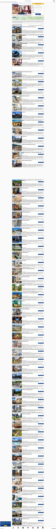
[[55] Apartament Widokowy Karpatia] (17, 482)
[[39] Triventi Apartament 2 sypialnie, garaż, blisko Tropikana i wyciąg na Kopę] (17, 352)
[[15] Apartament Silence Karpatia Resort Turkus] (17, 148)
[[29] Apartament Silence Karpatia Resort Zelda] (17, 272)
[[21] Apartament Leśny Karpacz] (17, 207)
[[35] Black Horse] (17, 320)
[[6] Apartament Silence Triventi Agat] (17, 75)
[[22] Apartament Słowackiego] (17, 215)
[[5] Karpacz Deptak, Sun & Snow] (17, 62)
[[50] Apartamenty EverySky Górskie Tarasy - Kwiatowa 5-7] (17, 441)
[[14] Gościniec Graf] (17, 139)
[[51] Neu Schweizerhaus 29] (17, 449)
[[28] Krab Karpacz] (17, 264)
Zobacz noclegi (41, 28)
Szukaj (38, 14)
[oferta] (14, 33)
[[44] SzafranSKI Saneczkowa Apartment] (17, 393)
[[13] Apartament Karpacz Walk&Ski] (17, 131)
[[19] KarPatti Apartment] (17, 191)
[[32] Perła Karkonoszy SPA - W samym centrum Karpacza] (17, 296)
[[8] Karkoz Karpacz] (17, 91)
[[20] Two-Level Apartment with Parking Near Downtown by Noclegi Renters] (17, 199)
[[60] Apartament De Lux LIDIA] (17, 522)
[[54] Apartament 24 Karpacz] (17, 473)
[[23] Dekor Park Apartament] (17, 223)
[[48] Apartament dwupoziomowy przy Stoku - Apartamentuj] (17, 425)
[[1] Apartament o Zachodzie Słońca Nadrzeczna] (17, 30)
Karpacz (13, 27)
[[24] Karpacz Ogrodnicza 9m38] (17, 231)
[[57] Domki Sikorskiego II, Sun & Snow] (17, 498)
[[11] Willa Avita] (17, 115)
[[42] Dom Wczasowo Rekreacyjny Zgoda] (17, 377)
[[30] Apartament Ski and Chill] (17, 280)
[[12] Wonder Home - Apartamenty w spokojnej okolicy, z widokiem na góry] (17, 123)
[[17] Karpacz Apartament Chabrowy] (17, 164)
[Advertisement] (28, 173)
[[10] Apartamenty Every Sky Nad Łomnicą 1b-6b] (17, 107)
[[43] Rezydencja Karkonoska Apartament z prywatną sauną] (17, 385)
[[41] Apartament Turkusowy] (17, 369)
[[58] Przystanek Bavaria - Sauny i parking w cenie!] (17, 506)
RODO (3, 524)
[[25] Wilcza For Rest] (17, 240)
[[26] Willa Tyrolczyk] (17, 248)
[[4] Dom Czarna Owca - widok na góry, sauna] (17, 54)
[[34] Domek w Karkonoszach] (17, 312)
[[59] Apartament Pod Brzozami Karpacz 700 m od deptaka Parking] (17, 514)
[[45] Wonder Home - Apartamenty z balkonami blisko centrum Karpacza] (17, 401)
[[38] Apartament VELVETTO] (17, 344)
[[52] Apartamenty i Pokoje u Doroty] (17, 457)
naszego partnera (29, 259)
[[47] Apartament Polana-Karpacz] (17, 417)
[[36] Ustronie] (17, 328)
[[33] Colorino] (17, 304)
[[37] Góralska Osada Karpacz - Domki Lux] (17, 336)
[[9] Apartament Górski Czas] (17, 99)
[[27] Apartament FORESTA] (17, 256)
